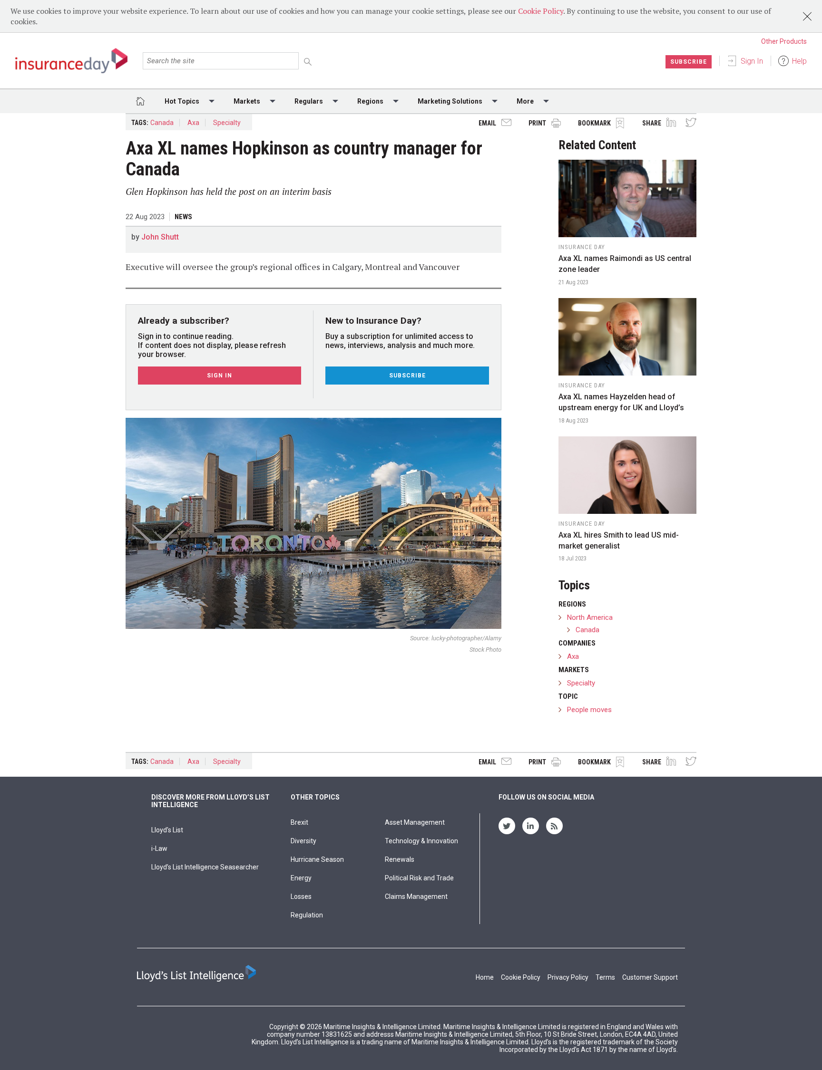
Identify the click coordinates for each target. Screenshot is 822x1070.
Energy (301, 878)
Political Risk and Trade (419, 878)
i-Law (159, 848)
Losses (301, 896)
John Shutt (160, 236)
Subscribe (688, 61)
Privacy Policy (568, 977)
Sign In (752, 61)
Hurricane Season (317, 859)
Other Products (784, 41)
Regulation (307, 915)
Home (485, 977)
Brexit (299, 822)
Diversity (303, 841)
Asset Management (415, 822)
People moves (589, 709)
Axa (193, 122)
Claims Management (416, 896)
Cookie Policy (540, 11)
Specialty (227, 122)
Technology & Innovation (421, 841)
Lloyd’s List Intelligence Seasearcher (205, 867)
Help (799, 61)
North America (590, 617)
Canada (162, 122)
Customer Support (650, 977)
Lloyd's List (167, 830)
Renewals (399, 859)
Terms (605, 977)
